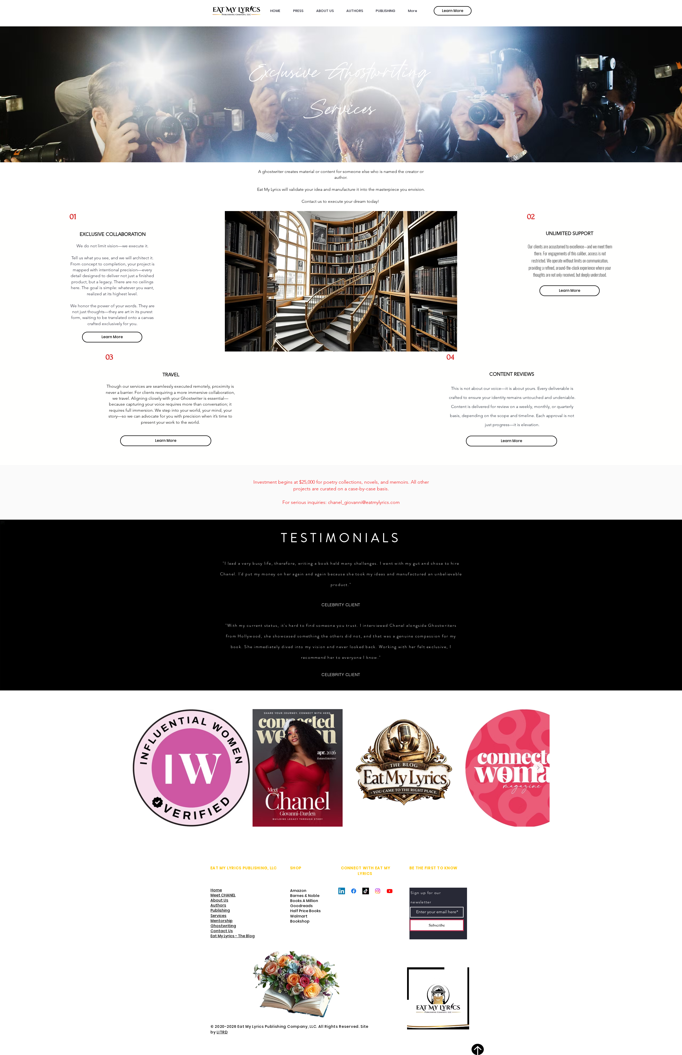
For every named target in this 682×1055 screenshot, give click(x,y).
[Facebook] (353, 891)
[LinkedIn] (341, 891)
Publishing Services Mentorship (221, 915)
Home (216, 890)
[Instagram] (377, 891)
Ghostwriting (223, 925)
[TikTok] (365, 891)
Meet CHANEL (223, 895)
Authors (218, 905)
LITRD (222, 1032)
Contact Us (221, 930)
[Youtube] (389, 891)
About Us (219, 900)
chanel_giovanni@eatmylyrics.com (364, 502)
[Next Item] (538, 767)
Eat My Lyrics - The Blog (232, 936)
